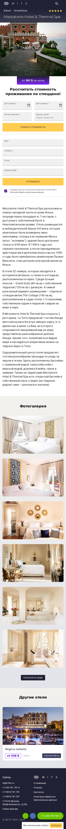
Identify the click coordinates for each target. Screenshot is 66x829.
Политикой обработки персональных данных (27, 192)
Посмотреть (51, 755)
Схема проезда (10, 809)
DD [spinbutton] (6, 106)
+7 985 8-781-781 (11, 792)
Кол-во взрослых (12, 114)
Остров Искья (20, 10)
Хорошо (56, 825)
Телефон (8, 151)
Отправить (33, 181)
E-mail (7, 160)
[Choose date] (29, 105)
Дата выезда (42, 103)
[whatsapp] (25, 816)
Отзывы (38, 787)
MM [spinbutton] (10, 106)
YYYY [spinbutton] (16, 106)
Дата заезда (10, 103)
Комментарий (10, 170)
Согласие (13, 190)
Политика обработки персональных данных (45, 798)
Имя (6, 141)
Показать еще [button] (33, 677)
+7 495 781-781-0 (11, 787)
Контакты (39, 792)
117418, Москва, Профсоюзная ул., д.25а (14, 803)
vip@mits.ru (8, 783)
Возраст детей (42, 114)
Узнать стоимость (33, 127)
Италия (7, 10)
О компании (40, 783)
